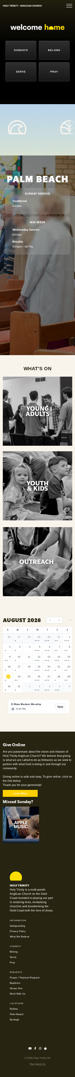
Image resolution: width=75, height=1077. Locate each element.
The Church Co (38, 1064)
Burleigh (14, 1019)
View (61, 706)
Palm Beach (17, 1014)
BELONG (54, 50)
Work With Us (17, 993)
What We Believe (19, 936)
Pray (12, 962)
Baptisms (15, 983)
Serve (13, 957)
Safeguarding (17, 925)
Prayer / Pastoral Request (24, 977)
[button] (69, 6)
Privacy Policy (18, 931)
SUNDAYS (21, 50)
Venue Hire (16, 988)
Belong (14, 951)
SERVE (21, 71)
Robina (14, 1008)
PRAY (54, 71)
